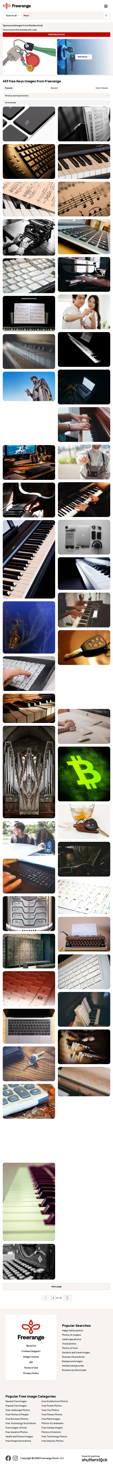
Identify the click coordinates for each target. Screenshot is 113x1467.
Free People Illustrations (18, 1440)
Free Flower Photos (52, 1405)
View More (82, 56)
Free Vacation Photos (17, 1432)
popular (9, 88)
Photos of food (70, 1348)
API (31, 1362)
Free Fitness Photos (52, 1414)
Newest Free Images (16, 1401)
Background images (72, 1361)
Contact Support (31, 1351)
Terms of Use (31, 1367)
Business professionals (74, 1370)
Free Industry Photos (53, 1440)
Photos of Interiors (51, 1432)
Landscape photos (71, 1339)
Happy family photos (72, 1330)
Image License (31, 1356)
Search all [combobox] (11, 15)
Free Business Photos (17, 1418)
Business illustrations (73, 1356)
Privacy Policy (31, 1373)
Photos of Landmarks (53, 1423)
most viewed (102, 88)
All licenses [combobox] (10, 102)
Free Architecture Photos (55, 1401)
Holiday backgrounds (73, 1365)
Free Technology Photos (54, 1436)
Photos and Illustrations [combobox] (16, 95)
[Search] (106, 15)
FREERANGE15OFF (56, 34)
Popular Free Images (16, 1405)
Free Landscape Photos (18, 1410)
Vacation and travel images (76, 1352)
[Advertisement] (29, 423)
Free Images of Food (16, 1427)
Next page (57, 1286)
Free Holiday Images (52, 1427)
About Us (31, 1345)
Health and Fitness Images (19, 1436)
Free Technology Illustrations (21, 1423)
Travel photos (69, 1343)
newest (54, 88)
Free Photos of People (17, 1414)
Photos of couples (71, 1334)
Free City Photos (50, 1410)
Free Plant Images (51, 1418)
